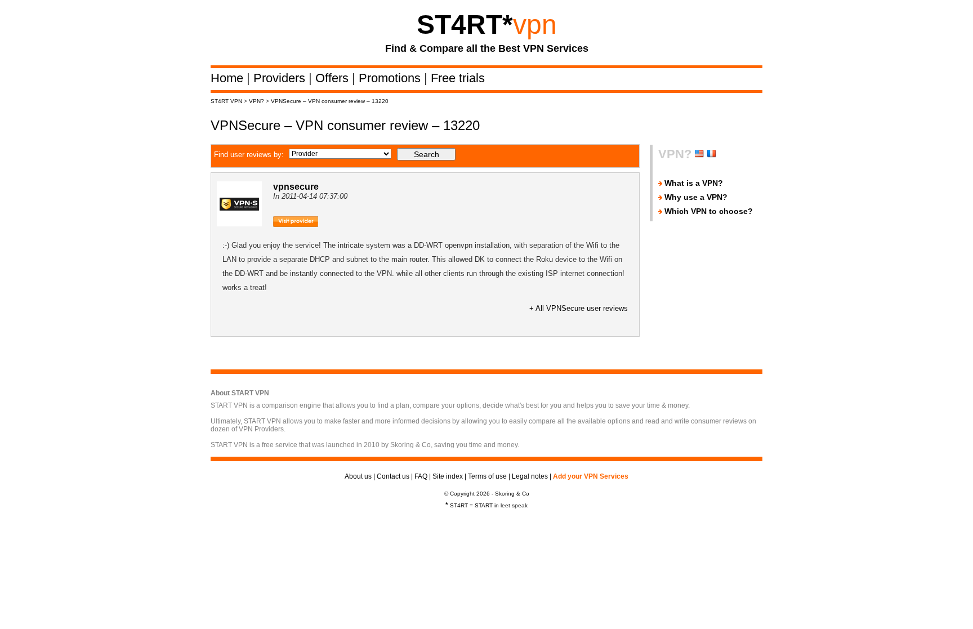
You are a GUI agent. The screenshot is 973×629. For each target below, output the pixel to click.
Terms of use (487, 476)
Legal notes (530, 476)
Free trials (458, 78)
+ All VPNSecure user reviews (578, 308)
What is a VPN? (693, 183)
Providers (281, 78)
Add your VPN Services (590, 476)
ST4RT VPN (226, 101)
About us (358, 476)
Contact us (393, 476)
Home (229, 78)
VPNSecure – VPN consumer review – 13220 (330, 101)
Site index (447, 476)
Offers (333, 78)
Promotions (391, 78)
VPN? (256, 101)
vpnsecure (296, 186)
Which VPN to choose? (708, 211)
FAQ (420, 476)
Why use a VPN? (695, 197)
